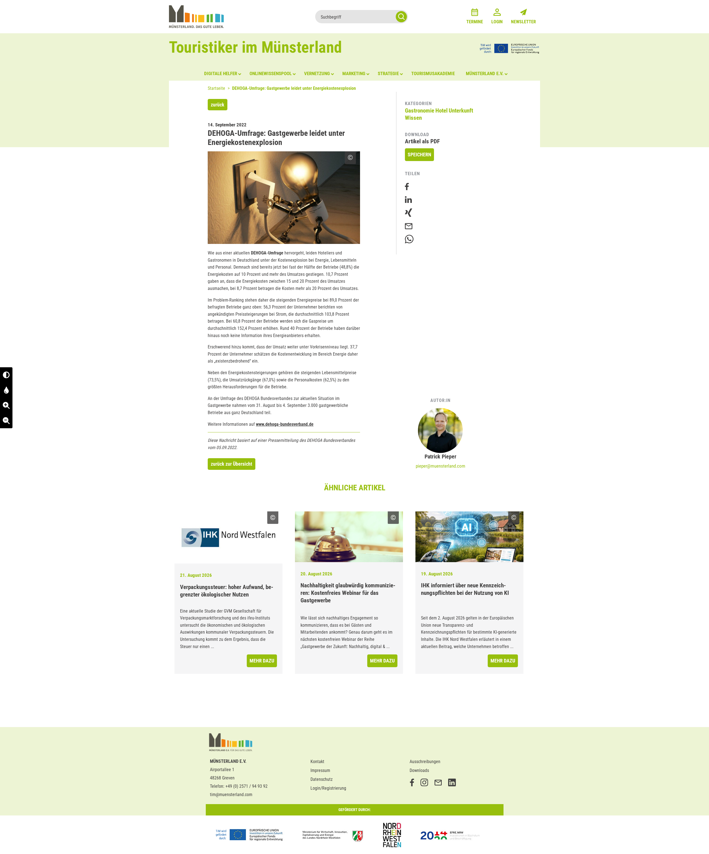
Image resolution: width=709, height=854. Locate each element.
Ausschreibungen (425, 761)
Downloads (419, 770)
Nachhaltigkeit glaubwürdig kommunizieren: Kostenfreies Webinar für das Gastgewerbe (347, 593)
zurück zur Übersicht (231, 464)
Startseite (216, 88)
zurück (217, 105)
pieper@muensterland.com (440, 466)
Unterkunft (461, 110)
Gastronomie (419, 110)
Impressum (320, 770)
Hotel (441, 110)
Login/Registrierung (328, 788)
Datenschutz (321, 779)
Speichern (419, 154)
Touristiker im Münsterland (255, 47)
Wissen (413, 117)
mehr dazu (262, 661)
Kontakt (317, 761)
